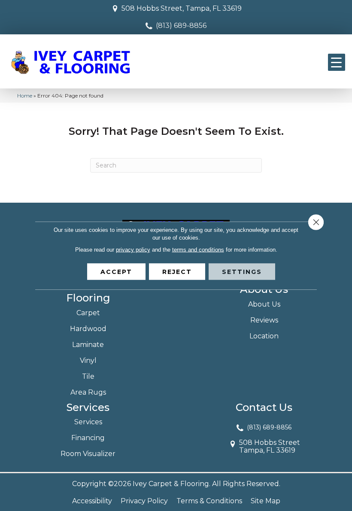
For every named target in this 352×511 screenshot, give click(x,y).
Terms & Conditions (209, 501)
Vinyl (88, 360)
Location (264, 336)
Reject (177, 272)
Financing (88, 438)
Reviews (264, 320)
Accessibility (92, 501)
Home (24, 95)
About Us (264, 304)
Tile (88, 376)
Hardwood (88, 329)
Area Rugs (88, 392)
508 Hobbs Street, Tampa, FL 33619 (181, 8)
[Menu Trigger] (336, 62)
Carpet (88, 313)
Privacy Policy (144, 501)
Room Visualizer (88, 454)
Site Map (265, 501)
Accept (116, 272)
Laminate (88, 345)
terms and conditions (198, 249)
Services (88, 422)
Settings (242, 272)
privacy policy (133, 249)
